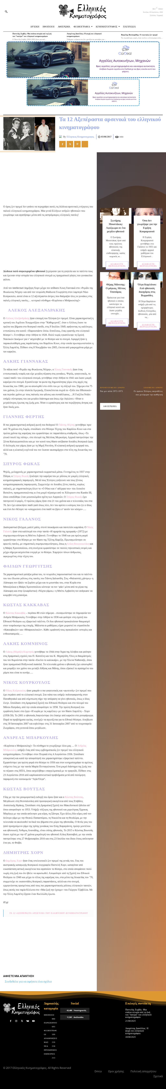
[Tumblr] (85, 144)
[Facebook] (62, 144)
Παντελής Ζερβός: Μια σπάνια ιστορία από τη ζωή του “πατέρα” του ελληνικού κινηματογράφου (138, 1013)
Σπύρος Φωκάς (21, 476)
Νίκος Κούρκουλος (16, 690)
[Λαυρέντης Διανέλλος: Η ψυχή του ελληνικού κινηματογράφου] (61, 36)
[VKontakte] (28, 1021)
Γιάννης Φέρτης (67, 424)
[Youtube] (33, 1021)
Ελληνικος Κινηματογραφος (80, 137)
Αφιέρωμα (110, 406)
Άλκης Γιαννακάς (63, 369)
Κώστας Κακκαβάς (15, 613)
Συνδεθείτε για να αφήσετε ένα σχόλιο (28, 981)
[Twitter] (70, 144)
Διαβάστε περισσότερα (117, 265)
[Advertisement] (48, 178)
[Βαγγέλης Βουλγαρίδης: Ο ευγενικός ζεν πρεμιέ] (115, 36)
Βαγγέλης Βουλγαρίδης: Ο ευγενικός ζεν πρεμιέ (139, 35)
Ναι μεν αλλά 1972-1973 (111, 391)
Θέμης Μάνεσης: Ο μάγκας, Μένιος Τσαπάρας (116, 288)
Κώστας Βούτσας (74, 797)
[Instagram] (16, 1021)
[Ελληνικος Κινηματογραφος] (61, 136)
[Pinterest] (77, 144)
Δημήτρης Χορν (14, 860)
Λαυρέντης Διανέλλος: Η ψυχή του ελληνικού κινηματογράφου (136, 1031)
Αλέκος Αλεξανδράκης (17, 318)
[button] (6, 11)
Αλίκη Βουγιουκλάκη (78, 543)
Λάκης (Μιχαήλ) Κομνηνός (20, 651)
